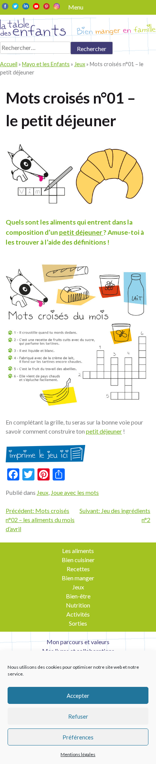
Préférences (78, 737)
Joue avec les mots (75, 492)
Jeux (79, 64)
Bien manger (78, 577)
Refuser (78, 716)
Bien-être (78, 596)
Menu (75, 7)
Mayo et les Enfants (46, 64)
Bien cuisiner (78, 559)
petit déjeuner (81, 232)
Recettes (78, 568)
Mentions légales (78, 754)
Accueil (8, 64)
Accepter (78, 695)
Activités (78, 614)
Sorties (78, 623)
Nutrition (78, 605)
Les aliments (78, 550)
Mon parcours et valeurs (78, 641)
